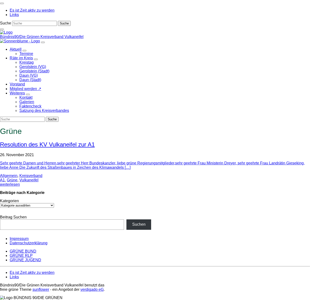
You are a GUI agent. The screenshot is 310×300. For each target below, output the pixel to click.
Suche (5, 23)
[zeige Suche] (2, 29)
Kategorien (9, 201)
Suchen (139, 224)
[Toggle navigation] (2, 3)
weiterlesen (10, 184)
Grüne (12, 180)
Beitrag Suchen (13, 217)
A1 (2, 180)
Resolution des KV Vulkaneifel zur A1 (47, 144)
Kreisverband (30, 176)
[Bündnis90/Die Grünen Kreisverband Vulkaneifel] (6, 32)
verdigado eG (92, 289)
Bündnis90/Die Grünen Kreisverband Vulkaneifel (42, 37)
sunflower (40, 289)
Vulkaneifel (29, 180)
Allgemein (8, 176)
